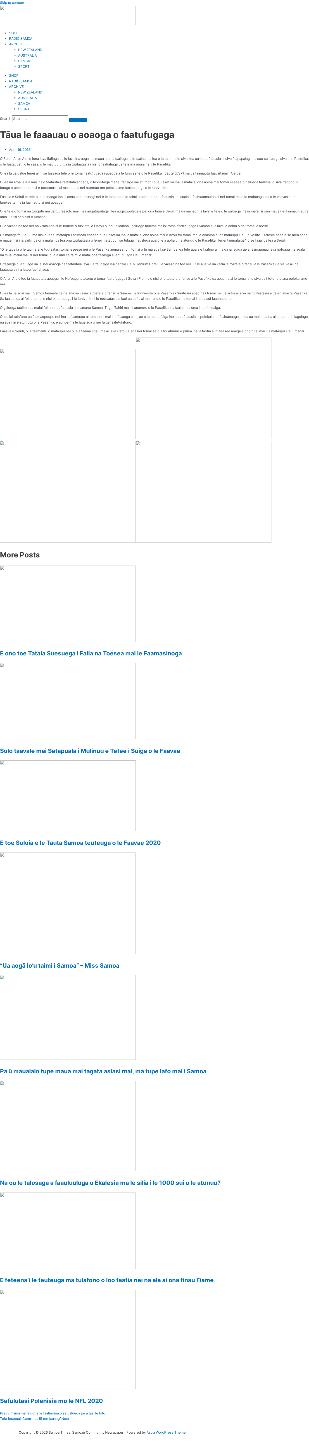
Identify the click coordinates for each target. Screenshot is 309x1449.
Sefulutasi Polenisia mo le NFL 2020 (51, 1400)
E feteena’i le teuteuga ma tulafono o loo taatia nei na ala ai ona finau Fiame (107, 1280)
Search (5, 118)
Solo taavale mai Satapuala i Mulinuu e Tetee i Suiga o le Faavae (90, 750)
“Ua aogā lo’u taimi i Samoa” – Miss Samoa (59, 965)
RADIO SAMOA (20, 38)
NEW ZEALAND (30, 50)
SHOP (14, 33)
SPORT (24, 66)
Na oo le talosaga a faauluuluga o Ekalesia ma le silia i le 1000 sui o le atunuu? (110, 1182)
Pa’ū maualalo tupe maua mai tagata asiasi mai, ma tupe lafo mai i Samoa (103, 1071)
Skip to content (12, 2)
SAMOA (24, 61)
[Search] (78, 120)
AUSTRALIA (27, 55)
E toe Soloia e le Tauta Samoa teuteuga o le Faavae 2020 (80, 842)
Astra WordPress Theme (166, 1432)
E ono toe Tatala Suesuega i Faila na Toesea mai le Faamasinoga (91, 653)
